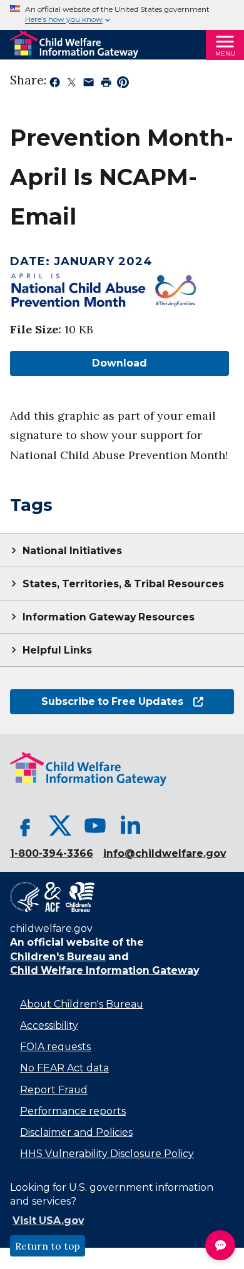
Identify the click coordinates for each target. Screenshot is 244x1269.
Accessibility (49, 1025)
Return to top (47, 1246)
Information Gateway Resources (109, 617)
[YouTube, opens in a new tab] (95, 826)
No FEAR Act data (64, 1068)
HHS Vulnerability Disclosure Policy (107, 1154)
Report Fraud (54, 1090)
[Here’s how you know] (122, 15)
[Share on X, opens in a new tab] (72, 84)
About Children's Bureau (81, 1004)
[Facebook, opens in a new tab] (25, 826)
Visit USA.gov (48, 1220)
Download (78, 363)
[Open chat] (220, 1245)
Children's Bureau (58, 957)
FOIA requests (55, 1047)
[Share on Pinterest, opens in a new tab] (123, 84)
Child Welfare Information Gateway (104, 970)
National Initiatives (72, 551)
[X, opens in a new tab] (60, 826)
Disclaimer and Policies (76, 1132)
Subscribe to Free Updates (96, 701)
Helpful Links (57, 650)
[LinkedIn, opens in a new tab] (130, 826)
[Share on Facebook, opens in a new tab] (55, 84)
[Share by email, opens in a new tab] (88, 84)
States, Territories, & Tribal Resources (123, 584)
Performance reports (73, 1111)
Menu (225, 53)
